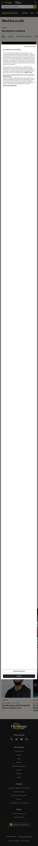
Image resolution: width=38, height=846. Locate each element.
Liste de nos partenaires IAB (10, 85)
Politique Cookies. (28, 72)
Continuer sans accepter (30, 46)
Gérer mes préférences (19, 671)
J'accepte (19, 676)
